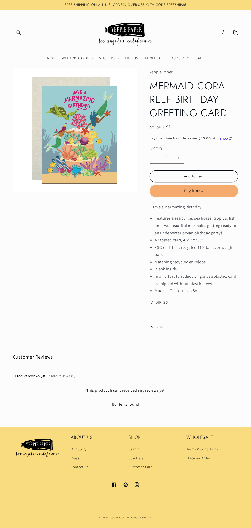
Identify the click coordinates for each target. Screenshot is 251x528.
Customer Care (140, 467)
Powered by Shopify (139, 517)
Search (134, 449)
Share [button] (160, 327)
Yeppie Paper (117, 517)
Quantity (156, 148)
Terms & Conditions (202, 449)
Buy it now (194, 190)
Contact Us (79, 467)
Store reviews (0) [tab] (62, 376)
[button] (18, 32)
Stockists (136, 458)
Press (75, 458)
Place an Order (198, 458)
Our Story (79, 449)
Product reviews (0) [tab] (30, 376)
